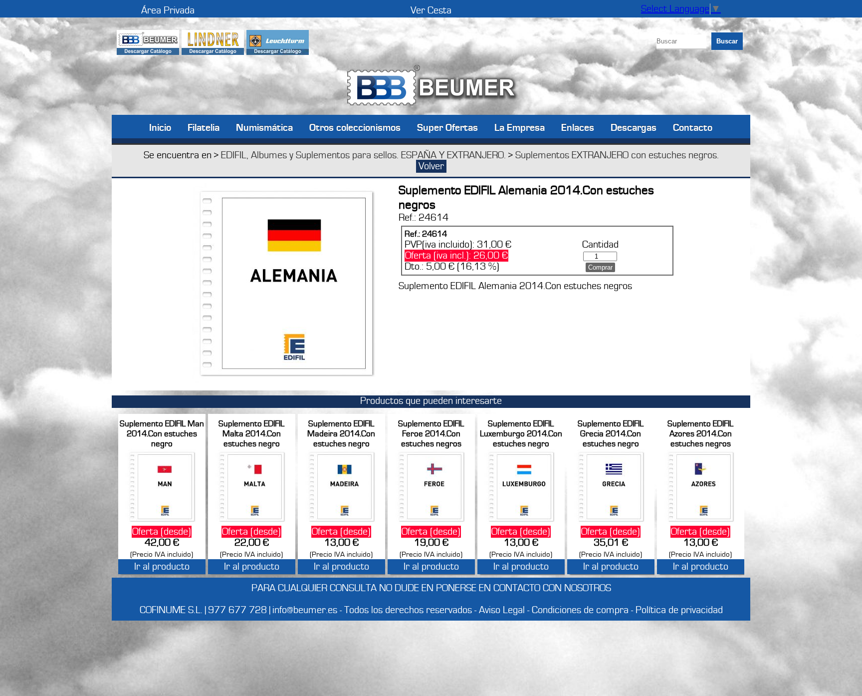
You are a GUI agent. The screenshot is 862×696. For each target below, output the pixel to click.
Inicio (160, 127)
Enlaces (577, 127)
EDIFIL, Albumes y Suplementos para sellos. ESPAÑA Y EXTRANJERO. (363, 155)
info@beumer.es (304, 610)
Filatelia (203, 127)
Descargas (633, 127)
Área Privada (168, 10)
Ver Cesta (431, 10)
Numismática (264, 127)
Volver (431, 166)
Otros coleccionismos (355, 127)
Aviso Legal (502, 610)
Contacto (692, 127)
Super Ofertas (447, 127)
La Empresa (519, 127)
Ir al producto (162, 566)
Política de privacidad (679, 610)
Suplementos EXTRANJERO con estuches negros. (617, 155)
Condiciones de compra (580, 610)
